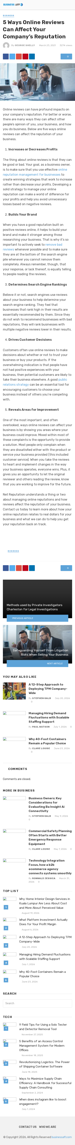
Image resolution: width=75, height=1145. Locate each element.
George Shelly (25, 45)
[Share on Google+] (19, 56)
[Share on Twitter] (12, 56)
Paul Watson (41, 726)
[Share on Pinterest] (25, 56)
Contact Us (28, 1127)
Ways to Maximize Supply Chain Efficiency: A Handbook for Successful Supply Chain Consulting (45, 1083)
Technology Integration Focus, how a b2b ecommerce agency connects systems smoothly (50, 867)
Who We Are (47, 1127)
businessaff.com (62, 1137)
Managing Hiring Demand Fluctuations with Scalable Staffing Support (49, 717)
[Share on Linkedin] (32, 56)
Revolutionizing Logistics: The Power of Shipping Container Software (44, 1064)
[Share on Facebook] (6, 56)
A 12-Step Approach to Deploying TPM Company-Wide (48, 689)
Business (8, 16)
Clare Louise (41, 748)
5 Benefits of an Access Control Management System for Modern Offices (41, 1046)
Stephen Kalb (41, 698)
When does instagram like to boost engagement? (42, 1102)
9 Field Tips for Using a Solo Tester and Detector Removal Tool (43, 1027)
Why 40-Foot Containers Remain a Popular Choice (47, 741)
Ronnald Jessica (43, 878)
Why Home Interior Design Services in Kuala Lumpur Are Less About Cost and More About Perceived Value (44, 903)
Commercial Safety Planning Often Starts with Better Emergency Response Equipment (50, 837)
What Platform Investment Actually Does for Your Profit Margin (43, 922)
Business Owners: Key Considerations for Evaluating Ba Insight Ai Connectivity (46, 804)
